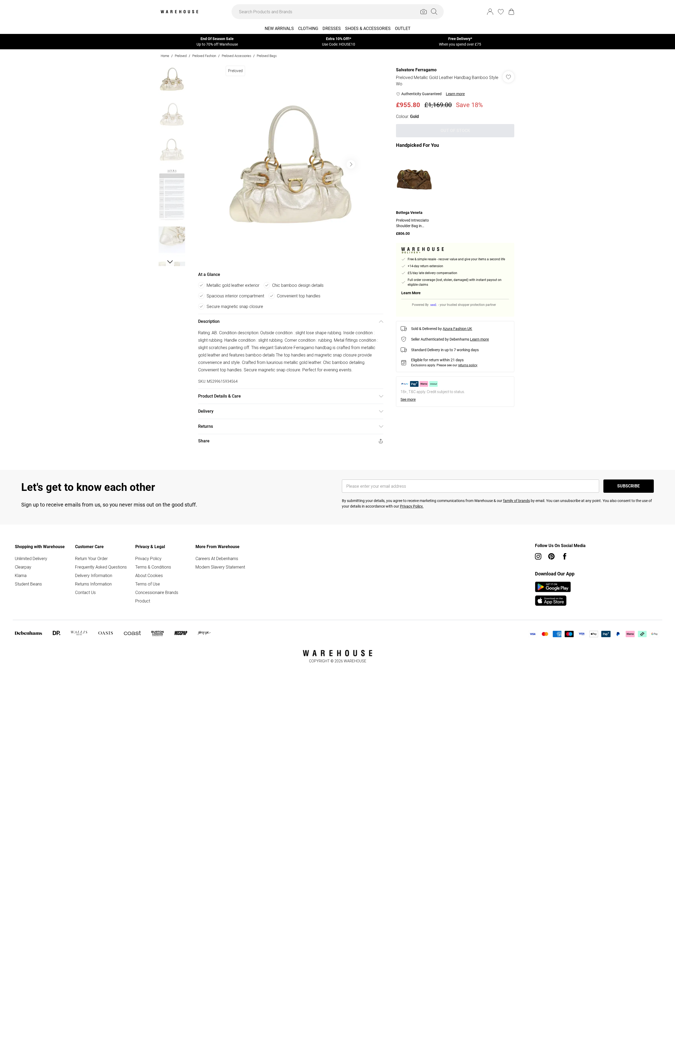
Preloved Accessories (236, 56)
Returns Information (93, 584)
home (165, 56)
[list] (290, 164)
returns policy (467, 365)
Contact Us (85, 592)
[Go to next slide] (351, 164)
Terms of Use (147, 584)
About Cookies (149, 575)
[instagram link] (538, 556)
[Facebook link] (564, 556)
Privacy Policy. (412, 506)
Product (142, 601)
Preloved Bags (267, 56)
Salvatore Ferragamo (416, 69)
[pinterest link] (551, 556)
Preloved (181, 56)
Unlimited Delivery (31, 558)
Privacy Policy (148, 558)
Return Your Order (91, 558)
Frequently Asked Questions (101, 567)
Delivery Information (93, 575)
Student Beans (28, 584)
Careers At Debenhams (216, 558)
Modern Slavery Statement (220, 567)
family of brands (516, 501)
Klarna (21, 575)
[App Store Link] (553, 594)
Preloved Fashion (204, 56)
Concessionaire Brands (156, 592)
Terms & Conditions (153, 567)
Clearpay (23, 567)
